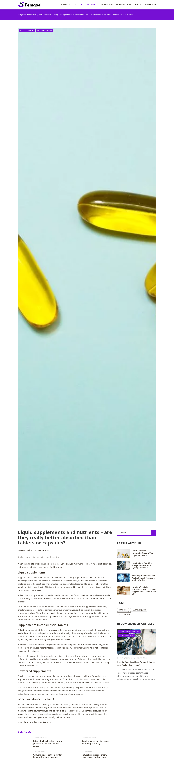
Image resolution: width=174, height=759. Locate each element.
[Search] (153, 533)
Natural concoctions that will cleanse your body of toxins (95, 756)
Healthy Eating (88, 5)
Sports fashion (123, 5)
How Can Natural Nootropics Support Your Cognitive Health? (143, 553)
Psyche (138, 5)
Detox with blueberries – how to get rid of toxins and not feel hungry (47, 743)
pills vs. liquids (139, 610)
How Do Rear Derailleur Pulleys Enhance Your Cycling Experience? (142, 565)
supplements (124, 614)
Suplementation (44, 31)
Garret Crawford (25, 550)
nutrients (122, 610)
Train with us (106, 5)
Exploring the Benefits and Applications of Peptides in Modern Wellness (143, 577)
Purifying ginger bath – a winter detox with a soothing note (47, 756)
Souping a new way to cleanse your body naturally (95, 742)
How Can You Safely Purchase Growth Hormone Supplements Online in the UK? (144, 590)
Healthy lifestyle (69, 5)
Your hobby (150, 5)
